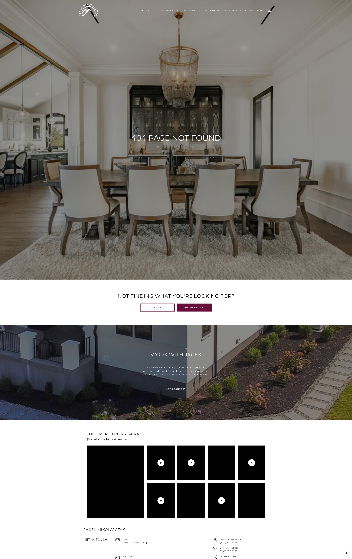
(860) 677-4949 (229, 551)
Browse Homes (194, 307)
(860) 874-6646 (228, 542)
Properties (147, 10)
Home (157, 307)
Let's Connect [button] (176, 389)
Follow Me (229, 437)
